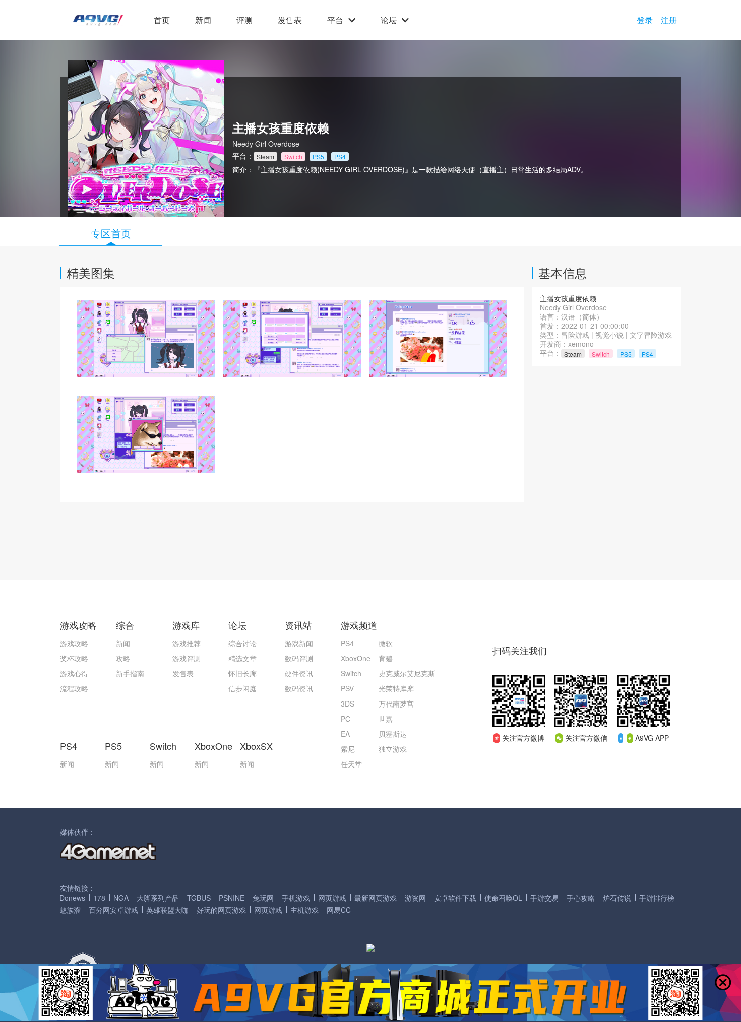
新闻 (203, 20)
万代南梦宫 (396, 703)
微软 (386, 643)
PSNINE (231, 897)
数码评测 (299, 658)
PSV (347, 688)
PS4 (347, 643)
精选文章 (242, 658)
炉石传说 (617, 897)
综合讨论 (242, 643)
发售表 (290, 20)
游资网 (415, 897)
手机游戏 (296, 897)
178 (99, 897)
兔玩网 (263, 897)
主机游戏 (304, 910)
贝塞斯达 (393, 734)
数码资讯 (299, 688)
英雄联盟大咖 (167, 910)
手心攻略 (581, 897)
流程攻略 (74, 688)
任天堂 (351, 764)
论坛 (389, 20)
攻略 (123, 658)
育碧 (386, 658)
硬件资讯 (299, 673)
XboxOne (356, 658)
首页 (162, 20)
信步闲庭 (242, 688)
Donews (72, 897)
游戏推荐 (186, 643)
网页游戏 (332, 897)
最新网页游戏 (375, 897)
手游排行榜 (656, 897)
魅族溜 (70, 910)
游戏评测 (186, 658)
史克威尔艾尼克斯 (407, 673)
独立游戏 (393, 749)
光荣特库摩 (396, 688)
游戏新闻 (299, 643)
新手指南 (130, 673)
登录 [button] (645, 20)
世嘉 (386, 719)
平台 (335, 20)
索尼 (348, 749)
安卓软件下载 (455, 897)
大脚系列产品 (158, 897)
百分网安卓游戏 (113, 910)
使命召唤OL (503, 897)
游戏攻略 (74, 643)
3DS (347, 703)
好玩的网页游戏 (221, 910)
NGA (121, 897)
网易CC (339, 910)
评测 (244, 20)
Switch (351, 673)
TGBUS (199, 897)
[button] (98, 20)
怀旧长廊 (242, 673)
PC (345, 719)
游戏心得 (74, 673)
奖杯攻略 (74, 658)
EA (345, 734)
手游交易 (544, 897)
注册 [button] (669, 20)
